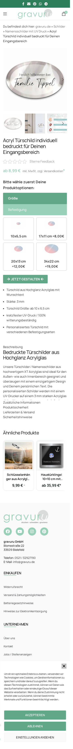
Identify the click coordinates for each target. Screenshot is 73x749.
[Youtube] (20, 531)
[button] (64, 666)
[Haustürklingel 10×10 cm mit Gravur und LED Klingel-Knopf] (51, 455)
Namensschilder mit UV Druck (26, 31)
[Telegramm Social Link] (46, 4)
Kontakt (8, 646)
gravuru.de (43, 26)
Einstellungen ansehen (35, 737)
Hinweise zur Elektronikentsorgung (25, 611)
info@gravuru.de (24, 562)
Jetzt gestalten (25, 279)
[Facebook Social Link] (23, 4)
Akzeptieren (35, 715)
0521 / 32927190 (25, 558)
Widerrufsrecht (13, 587)
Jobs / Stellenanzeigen (18, 654)
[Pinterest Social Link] (35, 4)
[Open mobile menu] (5, 14)
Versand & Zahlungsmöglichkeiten (25, 595)
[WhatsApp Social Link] (40, 4)
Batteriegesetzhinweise (18, 603)
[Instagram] (32, 531)
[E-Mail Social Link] (29, 4)
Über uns (9, 638)
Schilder (59, 26)
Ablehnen (35, 726)
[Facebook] (8, 531)
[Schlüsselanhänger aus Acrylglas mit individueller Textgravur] (18, 455)
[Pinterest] (44, 531)
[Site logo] (35, 13)
